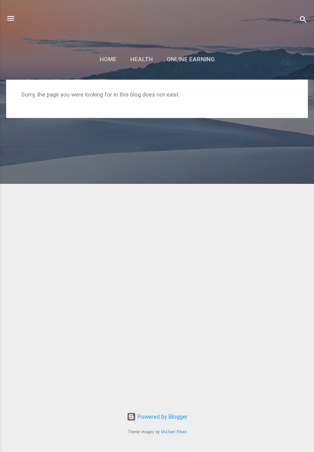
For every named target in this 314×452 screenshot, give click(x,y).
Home (108, 59)
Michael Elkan (174, 431)
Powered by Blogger (162, 416)
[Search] (303, 21)
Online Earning (191, 59)
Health (141, 59)
